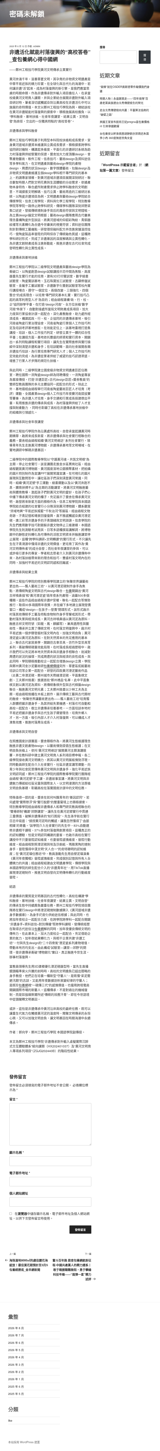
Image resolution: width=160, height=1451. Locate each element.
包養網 (39, 929)
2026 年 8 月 (16, 1328)
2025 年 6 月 (16, 1386)
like (10, 1420)
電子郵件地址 (19, 1173)
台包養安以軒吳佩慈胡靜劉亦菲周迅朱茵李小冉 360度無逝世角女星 (124, 135)
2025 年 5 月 (16, 1394)
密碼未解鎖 (26, 14)
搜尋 (102, 47)
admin (36, 46)
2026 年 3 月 (16, 1364)
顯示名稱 (16, 1152)
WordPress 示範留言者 (119, 165)
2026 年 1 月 (16, 1379)
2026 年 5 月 (16, 1350)
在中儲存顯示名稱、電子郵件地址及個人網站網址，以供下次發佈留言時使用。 (49, 1216)
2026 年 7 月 (16, 1335)
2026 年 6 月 (16, 1343)
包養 (69, 590)
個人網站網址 (18, 1193)
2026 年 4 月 (16, 1357)
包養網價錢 (51, 666)
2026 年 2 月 (16, 1372)
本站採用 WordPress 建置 (24, 1442)
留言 (13, 1099)
